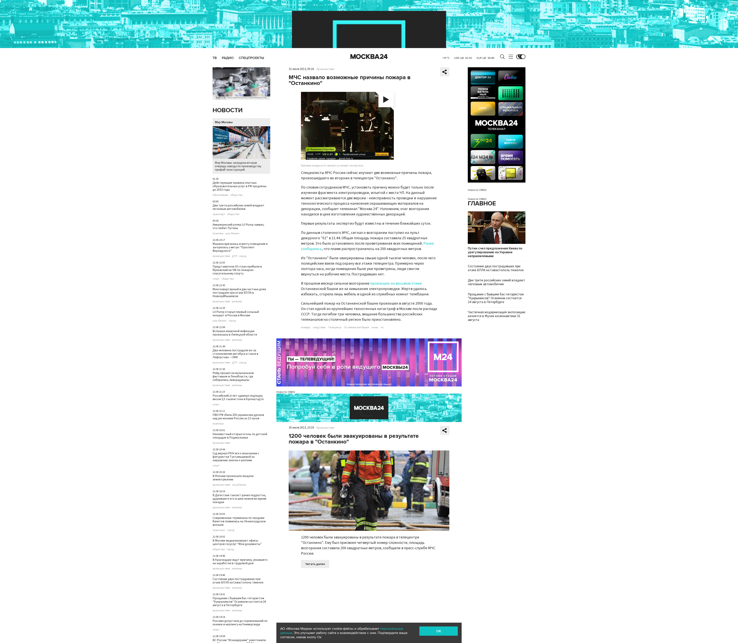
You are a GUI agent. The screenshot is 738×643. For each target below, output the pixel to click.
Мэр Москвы (224, 122)
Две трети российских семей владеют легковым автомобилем (238, 207)
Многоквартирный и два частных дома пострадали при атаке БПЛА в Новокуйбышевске (239, 292)
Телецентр (335, 327)
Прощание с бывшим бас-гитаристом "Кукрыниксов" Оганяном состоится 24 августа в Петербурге (239, 601)
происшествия (221, 256)
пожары (305, 327)
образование (220, 195)
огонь (374, 327)
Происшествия (325, 69)
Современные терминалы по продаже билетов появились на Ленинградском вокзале (239, 521)
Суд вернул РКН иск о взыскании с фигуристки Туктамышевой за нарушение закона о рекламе (236, 456)
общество (236, 195)
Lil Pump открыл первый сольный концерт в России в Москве (236, 313)
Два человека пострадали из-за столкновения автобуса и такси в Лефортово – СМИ (235, 353)
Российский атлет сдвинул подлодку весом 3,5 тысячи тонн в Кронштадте (238, 397)
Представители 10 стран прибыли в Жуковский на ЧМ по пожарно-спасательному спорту (237, 270)
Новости (228, 110)
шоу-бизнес (232, 233)
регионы (237, 301)
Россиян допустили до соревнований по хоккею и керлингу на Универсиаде (240, 622)
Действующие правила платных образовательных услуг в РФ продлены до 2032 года (239, 186)
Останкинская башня (356, 327)
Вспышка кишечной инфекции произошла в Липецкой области (235, 333)
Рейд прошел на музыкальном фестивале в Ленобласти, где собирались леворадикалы (233, 376)
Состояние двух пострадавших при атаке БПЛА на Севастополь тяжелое (238, 581)
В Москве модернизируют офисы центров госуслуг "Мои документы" (237, 542)
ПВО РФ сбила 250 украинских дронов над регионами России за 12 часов (238, 416)
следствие (319, 327)
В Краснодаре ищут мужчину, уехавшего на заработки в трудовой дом (240, 561)
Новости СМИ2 (285, 392)
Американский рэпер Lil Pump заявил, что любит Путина (238, 226)
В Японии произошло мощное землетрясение (233, 478)
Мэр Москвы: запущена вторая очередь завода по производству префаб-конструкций (238, 166)
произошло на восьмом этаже (396, 283)
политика (218, 233)
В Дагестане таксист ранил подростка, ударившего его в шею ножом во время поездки (239, 498)
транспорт (219, 214)
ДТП (234, 256)
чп (382, 327)
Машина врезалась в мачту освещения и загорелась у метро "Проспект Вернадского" (240, 247)
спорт (216, 278)
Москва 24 (369, 57)
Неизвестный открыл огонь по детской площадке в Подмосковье (240, 436)
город (242, 256)
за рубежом (239, 484)
